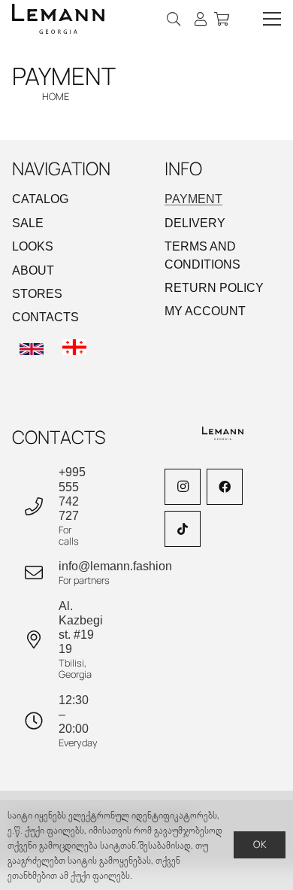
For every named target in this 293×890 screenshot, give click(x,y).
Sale (28, 223)
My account (205, 311)
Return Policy (214, 287)
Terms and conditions (202, 255)
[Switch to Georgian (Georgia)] (76, 350)
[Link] (201, 19)
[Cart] (222, 19)
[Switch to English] (34, 350)
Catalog (40, 199)
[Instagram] (183, 487)
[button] (174, 19)
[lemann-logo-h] (58, 19)
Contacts (45, 317)
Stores (37, 293)
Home (55, 96)
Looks (32, 246)
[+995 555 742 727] (41, 506)
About (33, 270)
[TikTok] (183, 529)
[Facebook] (225, 487)
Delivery (195, 223)
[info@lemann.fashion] (41, 572)
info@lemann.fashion (115, 566)
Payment (193, 199)
